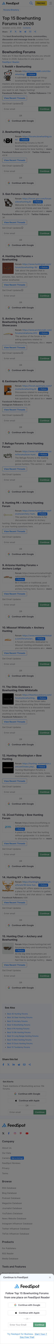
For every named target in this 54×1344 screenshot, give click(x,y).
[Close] (50, 1277)
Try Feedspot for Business (20, 1334)
